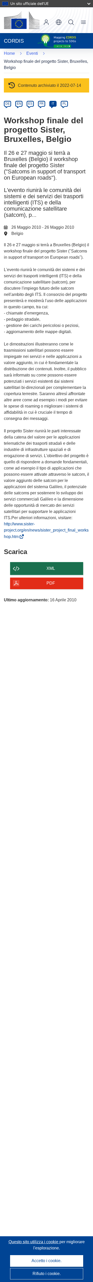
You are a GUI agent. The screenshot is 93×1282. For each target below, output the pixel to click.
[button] (58, 22)
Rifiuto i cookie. (47, 1273)
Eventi (32, 53)
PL (64, 103)
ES (30, 103)
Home (9, 53)
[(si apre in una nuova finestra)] (22, 20)
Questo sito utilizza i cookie (34, 1242)
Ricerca (71, 22)
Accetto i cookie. (46, 1260)
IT (53, 103)
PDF (51, 583)
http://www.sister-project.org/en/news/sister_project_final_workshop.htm (46, 530)
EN (19, 103)
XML (51, 568)
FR (42, 103)
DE (7, 103)
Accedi (46, 22)
